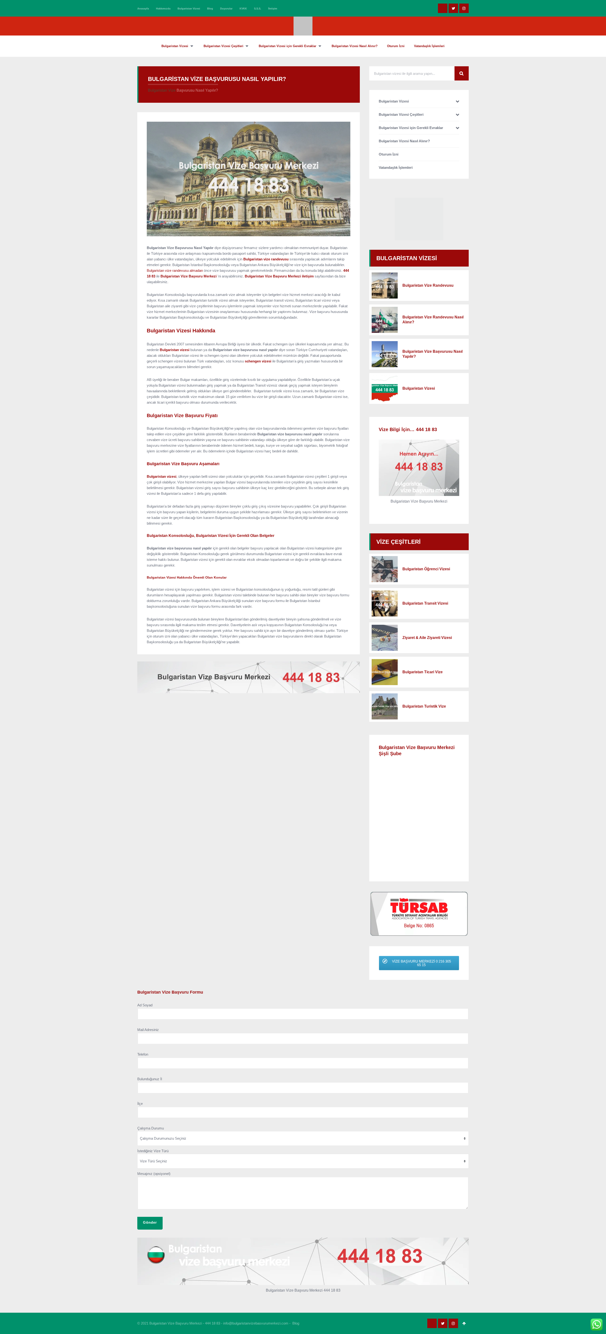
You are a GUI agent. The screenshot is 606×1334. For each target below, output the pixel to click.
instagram (464, 8)
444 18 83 (212, 1323)
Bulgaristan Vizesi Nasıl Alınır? (404, 141)
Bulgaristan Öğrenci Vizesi (426, 569)
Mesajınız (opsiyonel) (153, 1174)
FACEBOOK (442, 8)
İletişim (272, 8)
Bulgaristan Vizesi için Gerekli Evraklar (411, 127)
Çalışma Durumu (150, 1128)
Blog (210, 8)
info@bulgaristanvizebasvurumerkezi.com (255, 1323)
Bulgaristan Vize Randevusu (428, 285)
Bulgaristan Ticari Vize (422, 672)
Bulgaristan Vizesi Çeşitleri (401, 114)
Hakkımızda (163, 8)
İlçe (140, 1104)
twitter (453, 8)
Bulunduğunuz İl (149, 1079)
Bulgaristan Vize (162, 90)
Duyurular (226, 8)
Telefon (142, 1054)
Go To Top (464, 1323)
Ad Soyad (144, 1005)
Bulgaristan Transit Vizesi (425, 603)
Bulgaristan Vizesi (189, 8)
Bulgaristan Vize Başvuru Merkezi (188, 276)
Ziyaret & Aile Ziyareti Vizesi (427, 638)
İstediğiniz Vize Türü (153, 1151)
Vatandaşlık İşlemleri (396, 167)
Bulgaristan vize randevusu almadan (175, 270)
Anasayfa (143, 8)
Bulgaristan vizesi (161, 476)
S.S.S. (257, 8)
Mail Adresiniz (148, 1030)
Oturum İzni (388, 154)
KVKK (243, 8)
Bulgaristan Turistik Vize (424, 706)
